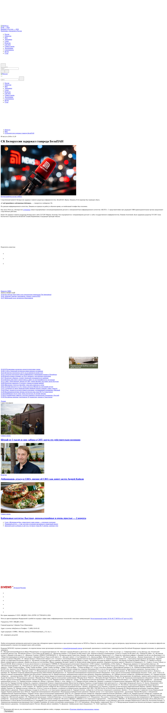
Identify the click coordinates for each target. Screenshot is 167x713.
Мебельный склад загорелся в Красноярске (17, 298)
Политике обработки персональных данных (84, 709)
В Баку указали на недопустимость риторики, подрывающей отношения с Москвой (30, 390)
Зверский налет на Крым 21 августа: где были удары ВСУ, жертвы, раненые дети (31, 526)
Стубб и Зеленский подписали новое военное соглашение (22, 371)
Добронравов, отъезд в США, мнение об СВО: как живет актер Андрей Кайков (42, 479)
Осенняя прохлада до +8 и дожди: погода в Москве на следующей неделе (27, 386)
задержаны (26, 210)
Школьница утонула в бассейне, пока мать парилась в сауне (22, 385)
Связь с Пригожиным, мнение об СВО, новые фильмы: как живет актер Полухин (30, 381)
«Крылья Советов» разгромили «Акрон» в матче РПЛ (20, 296)
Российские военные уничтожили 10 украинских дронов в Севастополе (26, 397)
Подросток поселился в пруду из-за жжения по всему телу (22, 373)
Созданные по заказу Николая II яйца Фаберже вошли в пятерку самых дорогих (29, 388)
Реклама (23, 588)
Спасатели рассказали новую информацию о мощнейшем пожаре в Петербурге (29, 374)
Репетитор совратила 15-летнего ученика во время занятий (22, 383)
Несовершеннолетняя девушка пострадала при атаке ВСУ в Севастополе (27, 392)
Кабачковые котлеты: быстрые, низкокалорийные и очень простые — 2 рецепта (43, 518)
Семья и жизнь (6, 435)
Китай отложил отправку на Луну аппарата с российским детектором (26, 376)
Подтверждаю (9, 711)
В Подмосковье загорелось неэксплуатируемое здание (20, 369)
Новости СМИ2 (6, 291)
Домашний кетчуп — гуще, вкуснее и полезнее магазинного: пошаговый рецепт (31, 524)
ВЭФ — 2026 (5, 27)
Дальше (3, 401)
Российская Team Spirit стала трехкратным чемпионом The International (26, 294)
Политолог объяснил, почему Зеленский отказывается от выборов (24, 378)
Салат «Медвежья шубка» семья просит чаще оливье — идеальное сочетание (30, 522)
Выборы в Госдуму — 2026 (10, 29)
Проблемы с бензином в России (11, 31)
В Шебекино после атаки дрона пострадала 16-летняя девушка (23, 393)
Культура (4, 475)
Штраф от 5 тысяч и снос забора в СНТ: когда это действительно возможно (40, 439)
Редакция (17, 588)
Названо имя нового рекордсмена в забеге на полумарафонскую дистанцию (28, 380)
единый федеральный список (72, 648)
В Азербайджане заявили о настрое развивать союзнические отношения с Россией (30, 395)
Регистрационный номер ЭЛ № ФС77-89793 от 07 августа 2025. (111, 618)
